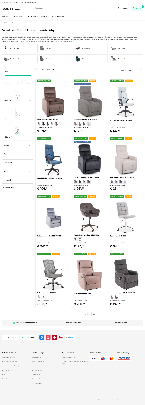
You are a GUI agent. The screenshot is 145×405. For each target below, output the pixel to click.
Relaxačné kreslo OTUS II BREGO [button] (122, 177)
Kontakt (4, 379)
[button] (45, 69)
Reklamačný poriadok (9, 361)
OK (28, 81)
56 (94, 314)
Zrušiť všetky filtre (8, 188)
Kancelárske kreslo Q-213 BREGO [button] (86, 235)
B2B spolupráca (37, 383)
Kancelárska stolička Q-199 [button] (121, 120)
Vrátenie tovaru (37, 375)
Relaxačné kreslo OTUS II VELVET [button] (86, 177)
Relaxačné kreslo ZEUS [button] (82, 294)
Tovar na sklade (58, 16)
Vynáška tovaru (37, 366)
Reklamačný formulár (69, 357)
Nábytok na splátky (38, 361)
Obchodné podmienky (9, 357)
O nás (4, 375)
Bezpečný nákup (7, 370)
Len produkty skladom (46, 69)
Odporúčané (126, 71)
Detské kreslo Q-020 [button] (118, 236)
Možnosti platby (37, 370)
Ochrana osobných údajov (11, 366)
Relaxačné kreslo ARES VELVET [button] (49, 236)
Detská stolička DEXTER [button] (46, 293)
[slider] (5, 75)
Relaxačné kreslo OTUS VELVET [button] (49, 119)
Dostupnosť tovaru (38, 379)
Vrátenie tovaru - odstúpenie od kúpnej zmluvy (75, 362)
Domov (4, 23)
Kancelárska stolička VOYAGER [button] (49, 178)
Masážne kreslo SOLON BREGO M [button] (123, 293)
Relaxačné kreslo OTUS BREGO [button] (85, 119)
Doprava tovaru (37, 357)
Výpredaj (44, 16)
